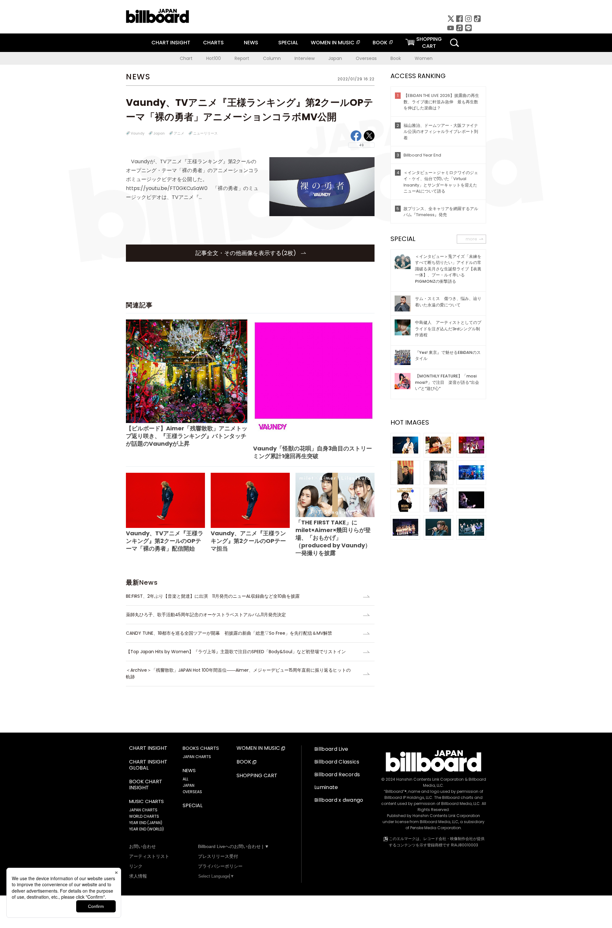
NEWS (251, 42)
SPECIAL (288, 42)
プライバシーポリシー (220, 866)
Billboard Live (331, 749)
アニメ (179, 133)
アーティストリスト (149, 856)
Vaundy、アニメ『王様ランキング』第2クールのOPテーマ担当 (248, 540)
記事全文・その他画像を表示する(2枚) (246, 253)
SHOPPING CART (257, 776)
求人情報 (138, 876)
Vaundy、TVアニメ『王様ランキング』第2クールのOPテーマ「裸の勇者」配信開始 (164, 540)
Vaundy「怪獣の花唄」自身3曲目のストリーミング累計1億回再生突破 (312, 452)
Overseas (366, 58)
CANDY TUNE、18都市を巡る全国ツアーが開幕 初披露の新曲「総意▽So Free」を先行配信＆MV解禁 (229, 633)
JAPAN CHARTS (143, 810)
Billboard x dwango (338, 800)
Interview (305, 58)
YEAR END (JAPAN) (145, 822)
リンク (135, 866)
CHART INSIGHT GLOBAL (148, 765)
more (471, 239)
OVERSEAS (192, 791)
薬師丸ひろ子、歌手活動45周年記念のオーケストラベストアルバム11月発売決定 (206, 614)
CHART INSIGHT (170, 42)
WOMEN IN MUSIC (332, 42)
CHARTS (213, 42)
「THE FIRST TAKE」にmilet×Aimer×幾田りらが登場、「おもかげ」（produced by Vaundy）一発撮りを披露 (333, 537)
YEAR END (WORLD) (146, 829)
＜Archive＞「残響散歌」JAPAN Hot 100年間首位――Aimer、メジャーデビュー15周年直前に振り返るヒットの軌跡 (238, 673)
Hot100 (213, 58)
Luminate (326, 787)
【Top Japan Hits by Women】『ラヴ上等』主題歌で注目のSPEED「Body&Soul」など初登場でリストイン (236, 651)
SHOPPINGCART (429, 42)
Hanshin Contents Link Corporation (430, 779)
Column (272, 58)
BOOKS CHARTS (201, 748)
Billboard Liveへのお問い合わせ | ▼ (233, 846)
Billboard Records (337, 774)
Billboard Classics (337, 761)
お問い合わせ (142, 846)
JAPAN (188, 785)
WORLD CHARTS (144, 816)
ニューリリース (205, 133)
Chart (186, 58)
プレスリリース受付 (218, 856)
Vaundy (137, 133)
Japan (335, 58)
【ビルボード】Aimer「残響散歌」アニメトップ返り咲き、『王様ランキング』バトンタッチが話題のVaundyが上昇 (186, 436)
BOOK (380, 42)
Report (242, 58)
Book (395, 58)
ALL (185, 779)
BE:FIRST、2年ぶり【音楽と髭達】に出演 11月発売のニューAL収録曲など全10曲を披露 (213, 596)
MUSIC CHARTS (146, 801)
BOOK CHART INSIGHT (145, 785)
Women (424, 58)
